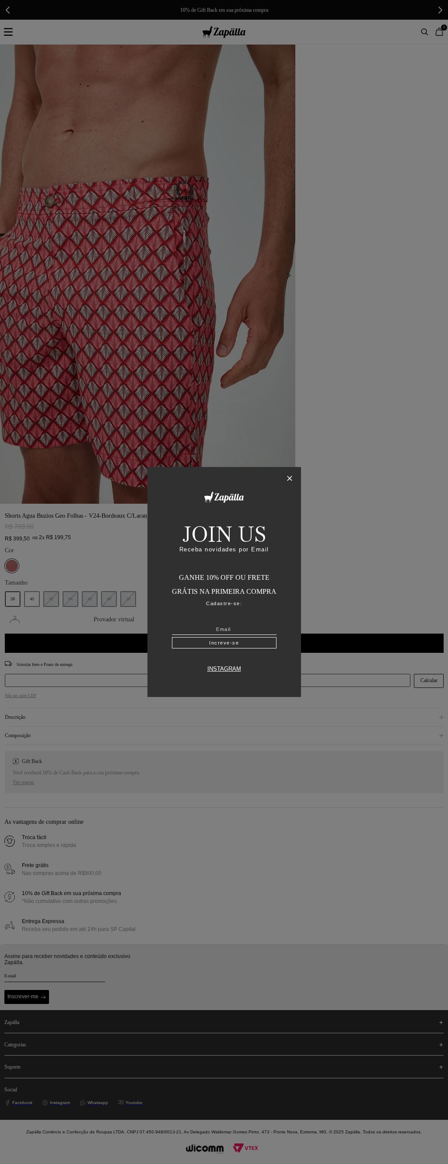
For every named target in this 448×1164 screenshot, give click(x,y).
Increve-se (224, 642)
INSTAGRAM (224, 669)
